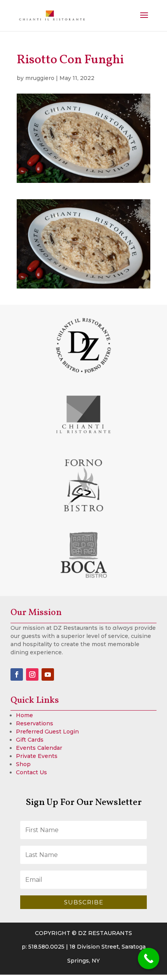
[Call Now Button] (148, 958)
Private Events (36, 756)
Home (24, 715)
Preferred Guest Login (47, 731)
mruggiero (39, 78)
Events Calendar (39, 747)
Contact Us (31, 772)
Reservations (34, 723)
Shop (23, 764)
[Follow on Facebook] (16, 674)
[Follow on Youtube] (48, 674)
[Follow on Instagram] (32, 674)
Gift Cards (29, 739)
